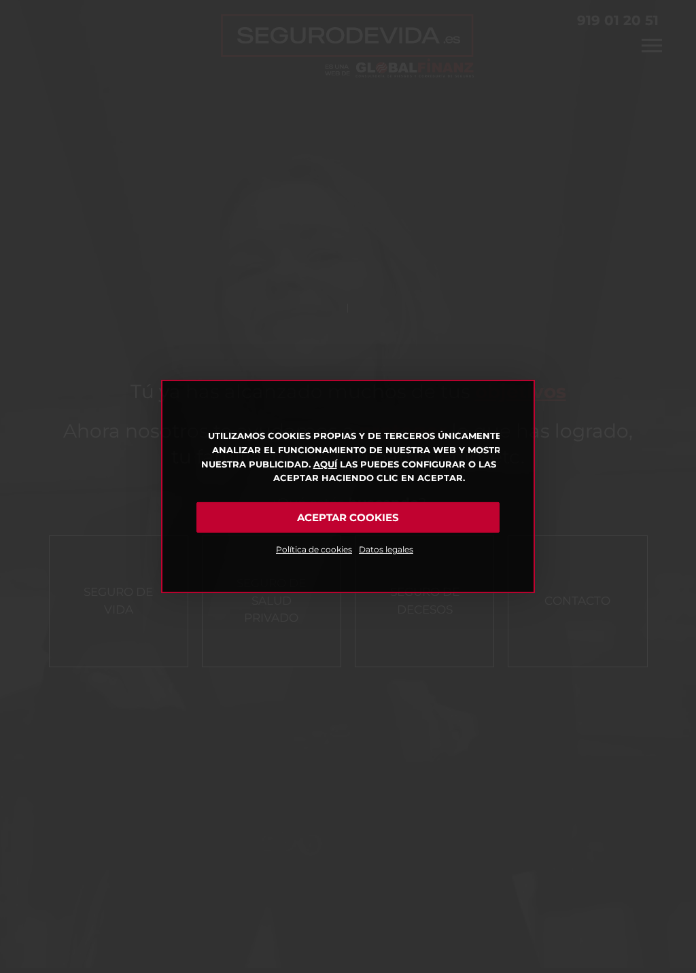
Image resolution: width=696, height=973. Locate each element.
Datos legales (386, 549)
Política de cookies (314, 549)
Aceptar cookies (348, 517)
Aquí (325, 464)
